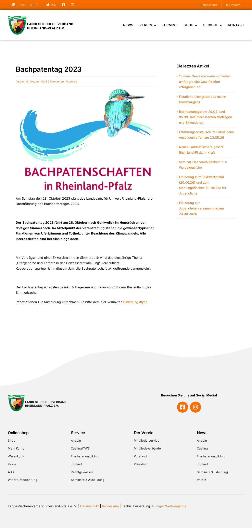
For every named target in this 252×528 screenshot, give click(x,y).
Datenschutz (89, 506)
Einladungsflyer (135, 302)
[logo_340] (41, 17)
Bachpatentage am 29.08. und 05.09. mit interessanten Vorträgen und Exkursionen (205, 117)
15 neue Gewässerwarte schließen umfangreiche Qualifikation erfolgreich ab (205, 81)
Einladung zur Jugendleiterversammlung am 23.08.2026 (201, 208)
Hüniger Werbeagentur (169, 506)
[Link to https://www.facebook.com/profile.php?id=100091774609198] (182, 407)
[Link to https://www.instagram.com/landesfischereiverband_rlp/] (195, 407)
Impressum (110, 506)
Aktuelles (38, 60)
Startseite (22, 60)
